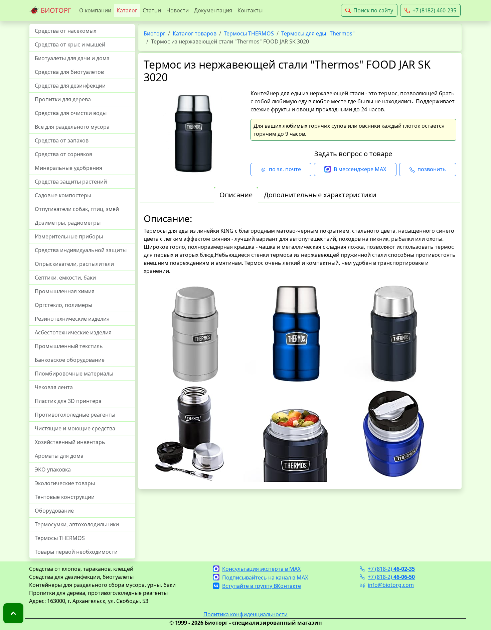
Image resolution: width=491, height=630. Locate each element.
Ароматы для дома (59, 455)
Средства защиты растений (71, 181)
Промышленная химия (65, 291)
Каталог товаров (194, 33)
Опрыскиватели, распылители (74, 264)
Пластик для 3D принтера (68, 401)
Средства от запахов (62, 140)
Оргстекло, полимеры (63, 305)
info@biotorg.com (391, 585)
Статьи (152, 10)
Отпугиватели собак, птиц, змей (77, 209)
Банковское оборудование (70, 359)
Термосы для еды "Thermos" (318, 33)
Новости (177, 10)
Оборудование (54, 510)
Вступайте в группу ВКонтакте (261, 586)
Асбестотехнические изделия (73, 332)
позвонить (432, 169)
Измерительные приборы (69, 236)
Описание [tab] (236, 194)
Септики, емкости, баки (65, 277)
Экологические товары (65, 483)
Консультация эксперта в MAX (261, 568)
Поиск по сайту (373, 10)
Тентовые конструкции (65, 497)
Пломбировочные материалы (74, 373)
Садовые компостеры (63, 195)
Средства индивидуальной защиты (81, 250)
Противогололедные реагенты (75, 414)
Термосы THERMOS (60, 538)
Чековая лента (54, 387)
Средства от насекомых (65, 30)
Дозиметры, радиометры (68, 222)
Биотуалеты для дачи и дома (72, 58)
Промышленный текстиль (69, 346)
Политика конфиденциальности (245, 614)
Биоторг (154, 33)
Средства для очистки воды (71, 113)
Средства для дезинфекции (70, 85)
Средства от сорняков (63, 154)
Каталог (127, 10)
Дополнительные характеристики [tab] (320, 194)
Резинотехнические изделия (72, 318)
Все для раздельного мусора (72, 126)
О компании (95, 10)
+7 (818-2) (391, 568)
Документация (213, 10)
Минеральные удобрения (68, 168)
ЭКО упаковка (53, 469)
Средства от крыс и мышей (70, 44)
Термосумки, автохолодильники (77, 524)
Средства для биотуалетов (69, 72)
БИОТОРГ (55, 10)
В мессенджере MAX (360, 169)
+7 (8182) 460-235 (434, 10)
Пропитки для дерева (63, 99)
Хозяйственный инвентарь (70, 442)
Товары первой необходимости (76, 551)
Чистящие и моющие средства (75, 428)
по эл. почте (285, 169)
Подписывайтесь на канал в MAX (265, 577)
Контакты (250, 10)
